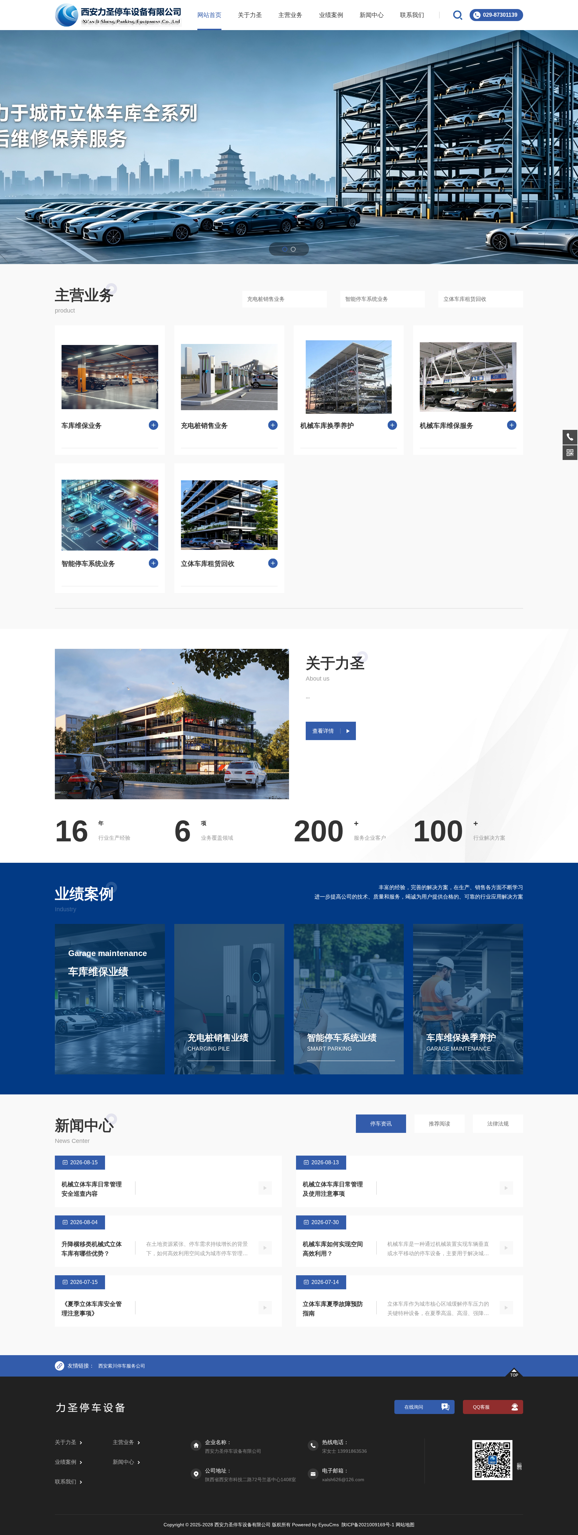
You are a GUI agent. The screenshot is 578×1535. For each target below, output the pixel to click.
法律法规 (498, 1124)
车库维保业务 (82, 425)
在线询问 (413, 1407)
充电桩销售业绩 (218, 1038)
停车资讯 (381, 1124)
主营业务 (290, 15)
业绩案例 (331, 15)
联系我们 (412, 15)
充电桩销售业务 (266, 299)
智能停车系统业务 (366, 299)
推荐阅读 (439, 1124)
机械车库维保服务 (446, 425)
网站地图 (405, 1524)
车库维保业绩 (98, 971)
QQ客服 (481, 1407)
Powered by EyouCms (315, 1524)
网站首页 (209, 15)
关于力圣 (250, 15)
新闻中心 (372, 15)
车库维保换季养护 (461, 1038)
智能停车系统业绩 (342, 1038)
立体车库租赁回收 (465, 299)
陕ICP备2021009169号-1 (368, 1524)
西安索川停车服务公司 (121, 1366)
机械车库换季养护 (327, 425)
